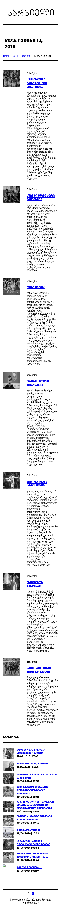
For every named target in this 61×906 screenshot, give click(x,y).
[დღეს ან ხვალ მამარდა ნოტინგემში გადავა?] (8, 753)
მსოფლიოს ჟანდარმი (35, 584)
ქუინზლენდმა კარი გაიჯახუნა (41, 197)
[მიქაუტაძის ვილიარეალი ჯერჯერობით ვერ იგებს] (8, 857)
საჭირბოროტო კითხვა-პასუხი (39, 670)
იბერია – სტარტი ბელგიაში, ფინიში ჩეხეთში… (35, 818)
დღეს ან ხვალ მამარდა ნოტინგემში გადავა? (31, 751)
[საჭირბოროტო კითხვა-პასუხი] (11, 667)
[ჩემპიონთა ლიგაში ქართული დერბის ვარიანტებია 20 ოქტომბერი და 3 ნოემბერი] (8, 806)
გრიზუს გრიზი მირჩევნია (38, 383)
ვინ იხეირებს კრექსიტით (37, 483)
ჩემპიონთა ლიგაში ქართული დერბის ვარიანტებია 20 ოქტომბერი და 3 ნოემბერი (35, 805)
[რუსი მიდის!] (11, 286)
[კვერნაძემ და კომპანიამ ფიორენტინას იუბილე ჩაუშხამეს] (8, 791)
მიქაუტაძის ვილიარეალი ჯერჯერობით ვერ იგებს (32, 855)
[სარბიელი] (30, 12)
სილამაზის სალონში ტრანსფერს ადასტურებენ (33, 842)
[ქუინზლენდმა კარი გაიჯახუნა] (11, 194)
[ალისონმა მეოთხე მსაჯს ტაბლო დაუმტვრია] (8, 778)
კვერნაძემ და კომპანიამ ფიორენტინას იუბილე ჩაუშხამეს (33, 790)
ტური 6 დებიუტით (28, 830)
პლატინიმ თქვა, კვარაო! (32, 763)
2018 (15, 56)
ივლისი (25, 56)
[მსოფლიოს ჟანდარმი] (11, 581)
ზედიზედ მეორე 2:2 (29, 867)
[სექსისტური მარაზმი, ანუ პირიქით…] (11, 78)
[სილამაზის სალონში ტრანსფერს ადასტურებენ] (8, 844)
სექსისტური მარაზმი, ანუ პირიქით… (37, 83)
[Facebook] (28, 893)
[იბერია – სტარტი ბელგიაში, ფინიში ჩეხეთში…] (8, 820)
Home (6, 56)
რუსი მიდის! (36, 287)
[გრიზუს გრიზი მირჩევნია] (11, 380)
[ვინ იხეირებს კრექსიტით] (11, 480)
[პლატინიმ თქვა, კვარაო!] (8, 765)
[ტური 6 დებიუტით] (8, 832)
